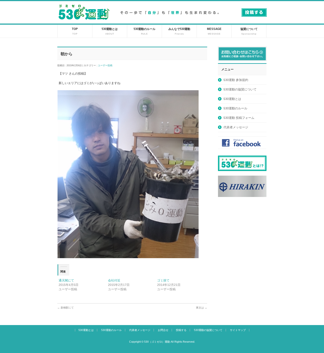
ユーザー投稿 (106, 65)
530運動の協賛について (240, 89)
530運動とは (232, 99)
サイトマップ (238, 330)
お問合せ (163, 330)
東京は (201, 307)
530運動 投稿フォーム (238, 118)
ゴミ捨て (163, 280)
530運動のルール (235, 108)
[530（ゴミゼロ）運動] (84, 21)
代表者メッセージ (235, 127)
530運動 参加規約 (235, 80)
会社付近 (114, 280)
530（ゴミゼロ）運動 (157, 341)
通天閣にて (66, 280)
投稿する (181, 330)
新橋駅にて (65, 307)
